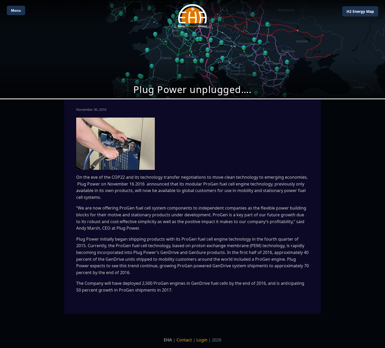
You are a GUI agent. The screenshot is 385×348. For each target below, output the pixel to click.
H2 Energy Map (360, 11)
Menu (16, 10)
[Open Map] (192, 49)
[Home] (192, 15)
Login (201, 340)
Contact (184, 340)
